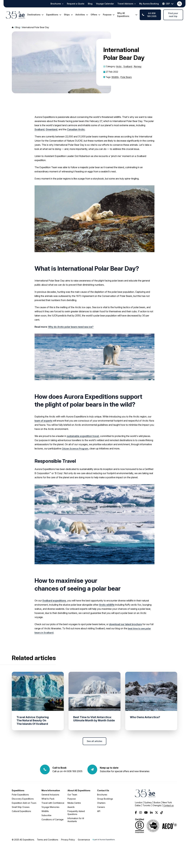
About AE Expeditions (78, 790)
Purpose (71, 798)
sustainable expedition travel (83, 436)
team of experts (43, 420)
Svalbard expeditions (54, 600)
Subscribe (46, 815)
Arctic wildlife (106, 604)
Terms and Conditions (47, 839)
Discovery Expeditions (23, 798)
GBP (168, 3)
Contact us (168, 805)
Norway (137, 66)
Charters (101, 803)
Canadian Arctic (76, 129)
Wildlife (115, 77)
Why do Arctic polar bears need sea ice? (70, 326)
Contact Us (103, 790)
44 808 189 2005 (151, 14)
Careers (101, 807)
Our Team (72, 794)
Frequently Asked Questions (76, 812)
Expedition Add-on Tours (24, 803)
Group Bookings (105, 798)
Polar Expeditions (20, 794)
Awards (71, 807)
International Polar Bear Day (35, 27)
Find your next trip (173, 14)
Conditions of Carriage (52, 819)
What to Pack (47, 798)
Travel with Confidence (52, 803)
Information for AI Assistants (75, 819)
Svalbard (127, 66)
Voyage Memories (50, 807)
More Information (50, 790)
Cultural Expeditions (21, 811)
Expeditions (18, 790)
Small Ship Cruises (21, 807)
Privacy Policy (68, 839)
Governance (84, 839)
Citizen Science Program (75, 448)
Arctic (119, 66)
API (98, 811)
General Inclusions (50, 794)
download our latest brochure (125, 624)
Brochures (102, 794)
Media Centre (74, 803)
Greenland (51, 129)
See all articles (94, 741)
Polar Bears (126, 77)
